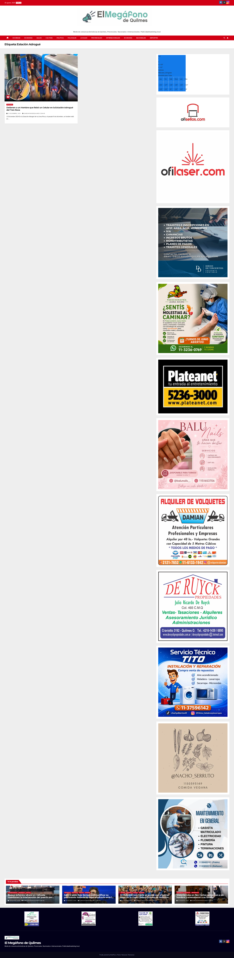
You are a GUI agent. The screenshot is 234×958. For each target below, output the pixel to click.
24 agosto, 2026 (183, 900)
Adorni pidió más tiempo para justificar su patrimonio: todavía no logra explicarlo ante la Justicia (88, 897)
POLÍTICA (60, 38)
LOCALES (83, 38)
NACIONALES (141, 38)
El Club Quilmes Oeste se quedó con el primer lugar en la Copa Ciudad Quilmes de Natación (144, 896)
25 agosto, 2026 (15, 900)
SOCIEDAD (16, 38)
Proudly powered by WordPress (107, 955)
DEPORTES (154, 38)
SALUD (39, 38)
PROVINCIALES (96, 38)
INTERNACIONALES (113, 38)
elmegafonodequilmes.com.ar (34, 113)
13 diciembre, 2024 (14, 113)
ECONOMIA (28, 38)
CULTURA (49, 38)
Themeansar (131, 955)
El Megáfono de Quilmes (117, 28)
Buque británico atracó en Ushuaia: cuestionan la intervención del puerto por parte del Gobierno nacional (30, 897)
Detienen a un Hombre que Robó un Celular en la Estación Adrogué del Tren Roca (39, 108)
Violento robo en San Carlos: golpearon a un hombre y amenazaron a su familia (199, 896)
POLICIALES (72, 38)
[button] (224, 38)
